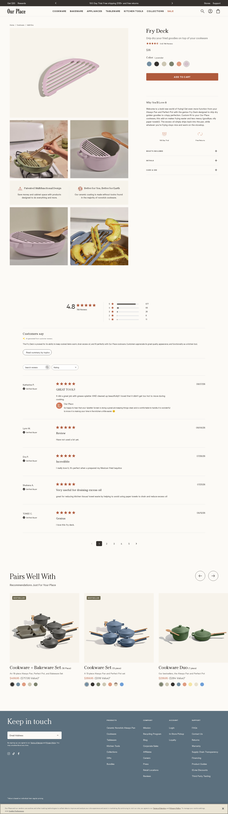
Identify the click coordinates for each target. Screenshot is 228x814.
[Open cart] (218, 11)
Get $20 (11, 3)
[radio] (149, 64)
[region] (114, 634)
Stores (207, 3)
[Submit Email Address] (58, 735)
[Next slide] (213, 576)
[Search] (203, 11)
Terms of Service (36, 743)
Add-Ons (30, 25)
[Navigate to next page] (136, 543)
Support (217, 3)
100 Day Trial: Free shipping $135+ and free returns (114, 3)
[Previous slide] (55, 3)
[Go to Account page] (210, 11)
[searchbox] (33, 367)
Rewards (22, 3)
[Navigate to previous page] (92, 543)
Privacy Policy (51, 743)
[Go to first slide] (172, 3)
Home (12, 25)
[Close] (223, 808)
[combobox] (65, 367)
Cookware (20, 25)
